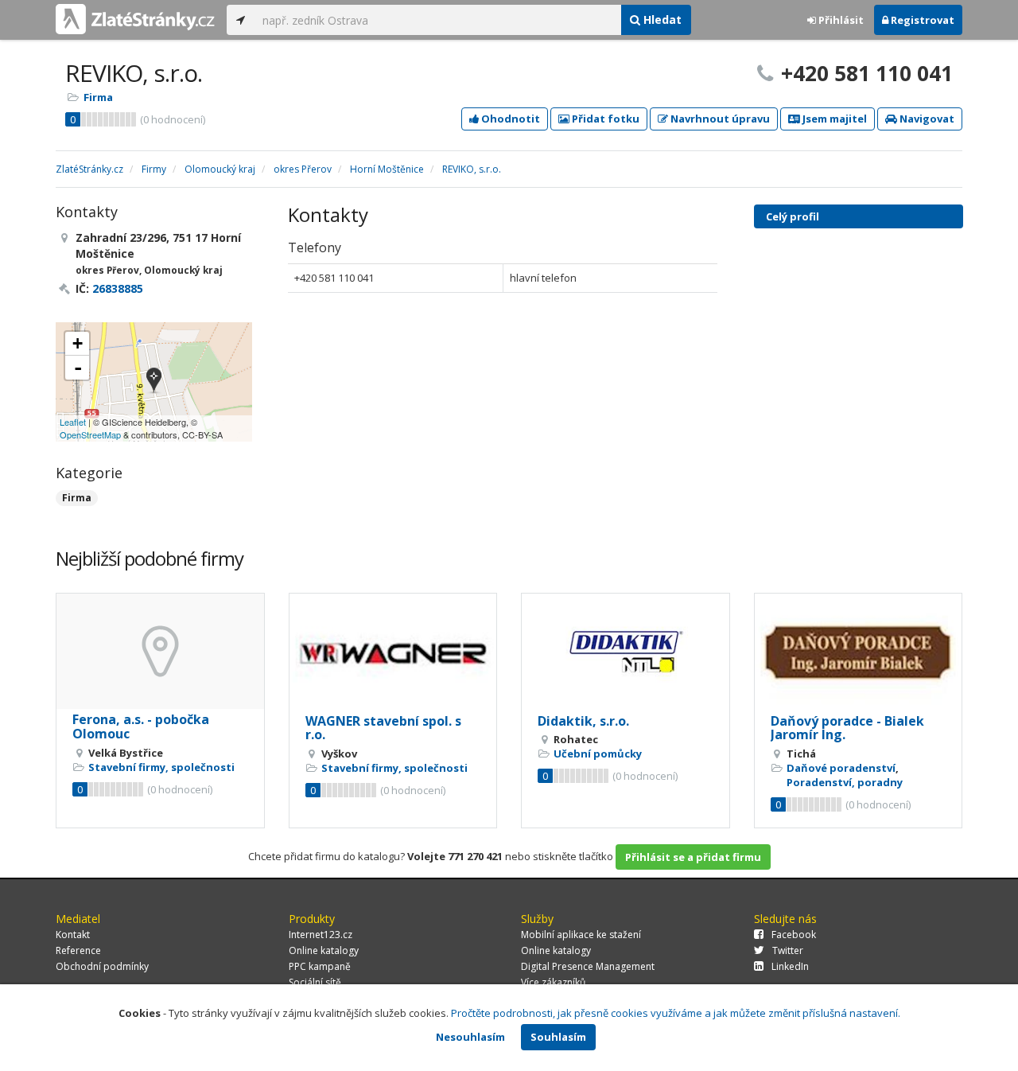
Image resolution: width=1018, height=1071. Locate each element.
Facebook (793, 934)
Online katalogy (324, 950)
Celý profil (792, 216)
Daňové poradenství (841, 768)
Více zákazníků (553, 982)
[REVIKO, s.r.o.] (154, 381)
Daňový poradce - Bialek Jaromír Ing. (847, 728)
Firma (98, 97)
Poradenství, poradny (845, 782)
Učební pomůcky (598, 753)
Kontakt (73, 934)
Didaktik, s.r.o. (583, 721)
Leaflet (73, 421)
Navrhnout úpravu (719, 118)
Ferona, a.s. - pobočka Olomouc (140, 726)
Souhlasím (558, 1037)
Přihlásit (840, 20)
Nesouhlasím (470, 1037)
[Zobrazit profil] (160, 651)
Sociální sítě (315, 982)
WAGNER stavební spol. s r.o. (383, 728)
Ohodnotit (509, 118)
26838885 (117, 288)
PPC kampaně (320, 966)
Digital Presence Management (588, 966)
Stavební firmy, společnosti (161, 767)
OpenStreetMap (90, 434)
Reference (78, 950)
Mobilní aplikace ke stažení (581, 934)
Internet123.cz (320, 934)
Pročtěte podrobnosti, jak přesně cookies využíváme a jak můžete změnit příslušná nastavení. (675, 1013)
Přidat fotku (604, 118)
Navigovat (925, 118)
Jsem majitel (833, 118)
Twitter (787, 950)
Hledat (661, 19)
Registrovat (921, 20)
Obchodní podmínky (102, 966)
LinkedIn (790, 966)
